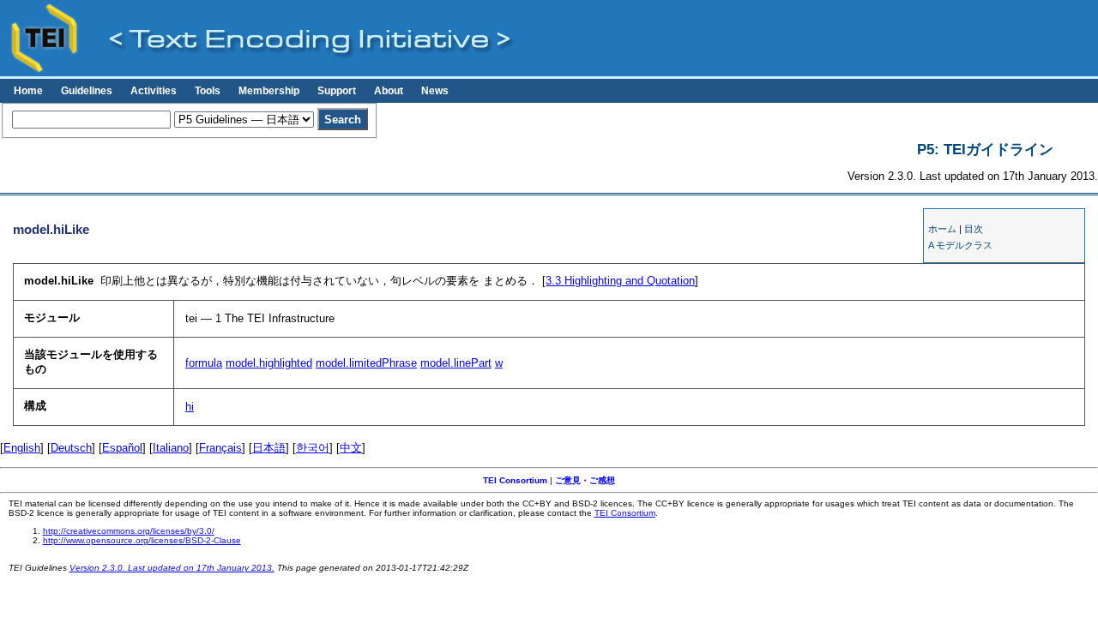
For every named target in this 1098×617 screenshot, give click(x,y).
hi (189, 406)
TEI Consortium (515, 480)
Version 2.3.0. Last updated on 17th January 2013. (171, 567)
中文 (351, 447)
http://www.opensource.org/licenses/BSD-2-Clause (142, 540)
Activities (153, 91)
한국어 (312, 447)
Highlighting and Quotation (620, 280)
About (388, 91)
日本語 (269, 447)
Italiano (171, 447)
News (435, 91)
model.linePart (456, 362)
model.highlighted (269, 362)
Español (122, 447)
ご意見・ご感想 (585, 480)
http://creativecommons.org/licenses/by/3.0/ (128, 531)
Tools (207, 91)
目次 (973, 229)
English (21, 447)
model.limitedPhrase (366, 362)
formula (203, 362)
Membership (268, 91)
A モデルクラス (960, 245)
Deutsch (71, 447)
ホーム (942, 229)
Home (28, 91)
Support (336, 91)
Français (220, 447)
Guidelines (86, 91)
